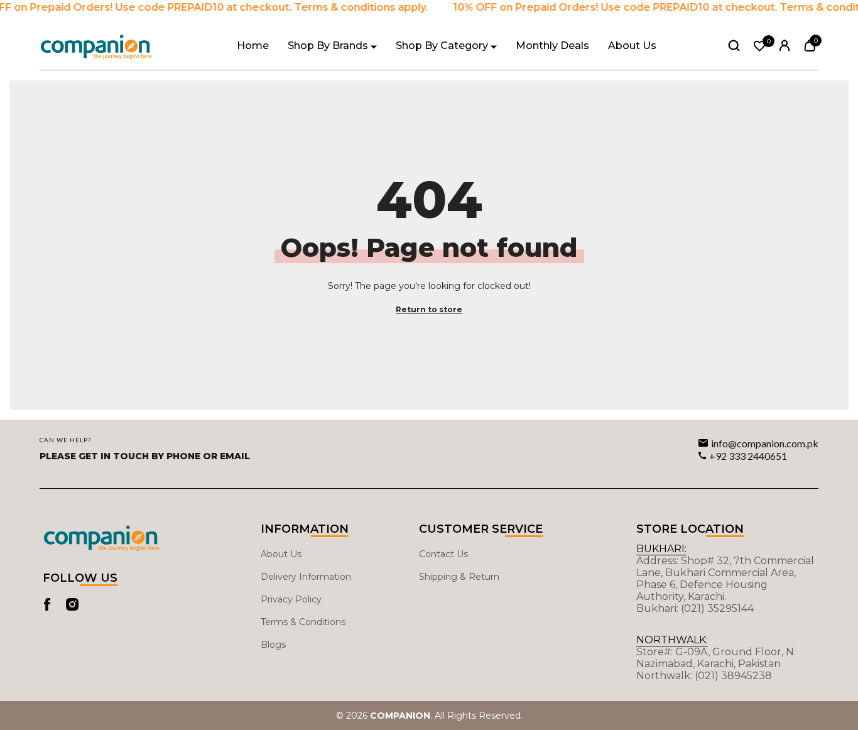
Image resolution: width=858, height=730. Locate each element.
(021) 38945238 (733, 676)
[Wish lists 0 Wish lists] (760, 46)
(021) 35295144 (717, 608)
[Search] (734, 45)
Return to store (429, 309)
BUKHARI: (661, 549)
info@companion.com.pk (764, 443)
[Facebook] (47, 604)
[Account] (784, 46)
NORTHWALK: (672, 640)
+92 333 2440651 (748, 456)
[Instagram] (72, 604)
